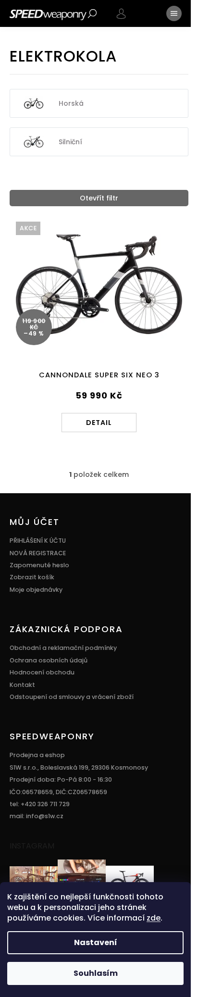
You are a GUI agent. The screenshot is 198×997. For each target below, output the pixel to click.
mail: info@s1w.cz (36, 816)
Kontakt (22, 685)
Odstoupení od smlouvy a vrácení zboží (72, 697)
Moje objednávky (36, 590)
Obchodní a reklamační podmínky (63, 648)
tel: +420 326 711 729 (40, 804)
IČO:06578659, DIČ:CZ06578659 (58, 792)
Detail (99, 422)
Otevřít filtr (99, 198)
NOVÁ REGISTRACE (38, 553)
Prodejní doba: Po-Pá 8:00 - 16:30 (61, 779)
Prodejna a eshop (37, 755)
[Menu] (174, 13)
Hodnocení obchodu (42, 672)
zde (154, 917)
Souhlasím (96, 973)
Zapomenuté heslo (39, 565)
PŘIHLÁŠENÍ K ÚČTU (38, 540)
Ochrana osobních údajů (48, 660)
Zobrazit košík (32, 577)
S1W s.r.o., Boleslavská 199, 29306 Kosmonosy (79, 767)
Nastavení (95, 942)
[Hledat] (92, 13)
